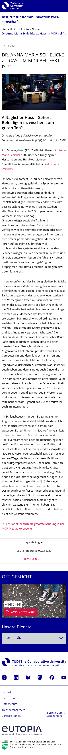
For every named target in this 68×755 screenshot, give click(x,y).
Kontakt (6, 692)
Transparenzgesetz (13, 710)
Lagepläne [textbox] (14, 638)
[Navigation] (62, 6)
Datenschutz (9, 704)
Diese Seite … (32, 559)
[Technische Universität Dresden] (12, 6)
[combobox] (34, 638)
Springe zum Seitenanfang (54, 714)
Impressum (9, 698)
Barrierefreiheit (11, 716)
